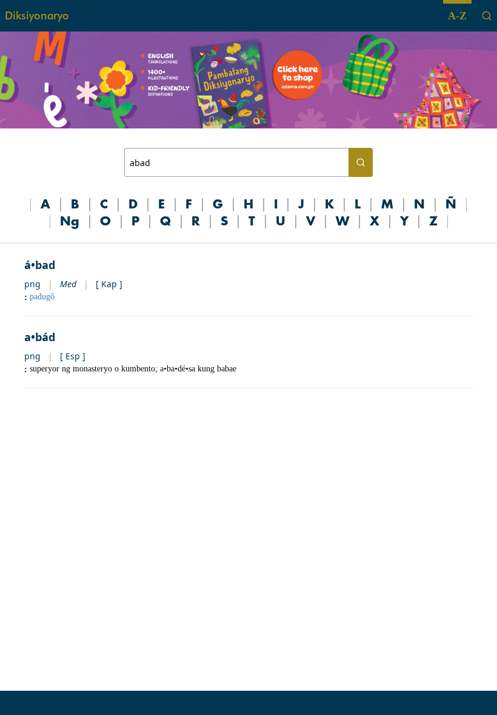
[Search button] (361, 162)
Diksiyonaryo (37, 15)
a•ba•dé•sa (177, 368)
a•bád (39, 337)
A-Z (457, 16)
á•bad (39, 265)
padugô (42, 296)
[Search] (486, 15)
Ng (69, 221)
